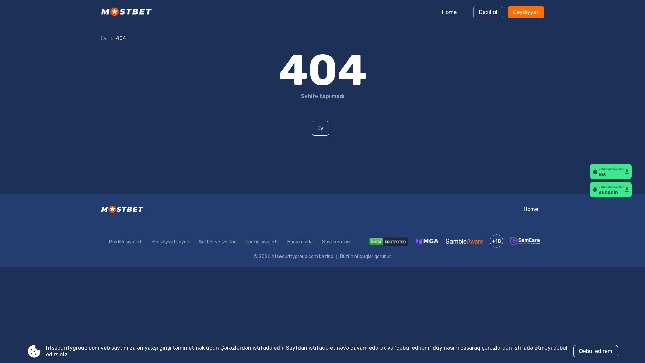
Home (449, 12)
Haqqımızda (300, 242)
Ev (104, 38)
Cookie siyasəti (261, 242)
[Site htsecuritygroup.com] (129, 12)
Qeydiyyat (526, 12)
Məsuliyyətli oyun (170, 242)
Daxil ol (488, 12)
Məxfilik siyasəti (126, 242)
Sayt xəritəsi (336, 242)
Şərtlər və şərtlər (217, 242)
